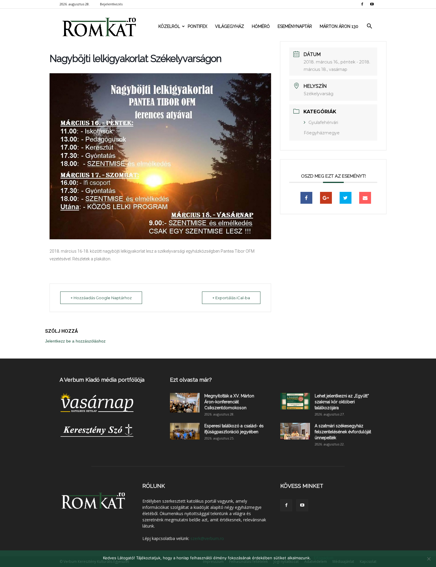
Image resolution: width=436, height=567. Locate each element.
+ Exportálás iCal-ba (231, 297)
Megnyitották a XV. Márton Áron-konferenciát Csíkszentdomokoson (229, 402)
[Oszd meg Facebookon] (306, 198)
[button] (369, 26)
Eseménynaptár (295, 26)
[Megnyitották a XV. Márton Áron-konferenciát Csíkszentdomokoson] (185, 403)
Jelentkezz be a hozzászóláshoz (75, 341)
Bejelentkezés (111, 4)
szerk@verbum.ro (207, 538)
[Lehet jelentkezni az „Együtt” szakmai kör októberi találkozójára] (295, 401)
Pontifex (197, 26)
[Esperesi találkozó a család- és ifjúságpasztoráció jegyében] (185, 431)
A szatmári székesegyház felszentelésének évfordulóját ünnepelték (343, 431)
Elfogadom (323, 557)
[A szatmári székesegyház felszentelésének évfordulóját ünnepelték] (295, 431)
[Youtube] (371, 4)
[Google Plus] (326, 198)
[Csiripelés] (345, 198)
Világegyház (229, 26)
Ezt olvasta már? (191, 380)
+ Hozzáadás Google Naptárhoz (101, 297)
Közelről (169, 26)
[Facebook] (362, 4)
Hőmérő (261, 26)
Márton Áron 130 (339, 26)
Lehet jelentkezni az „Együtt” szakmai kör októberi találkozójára (342, 402)
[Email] (365, 198)
